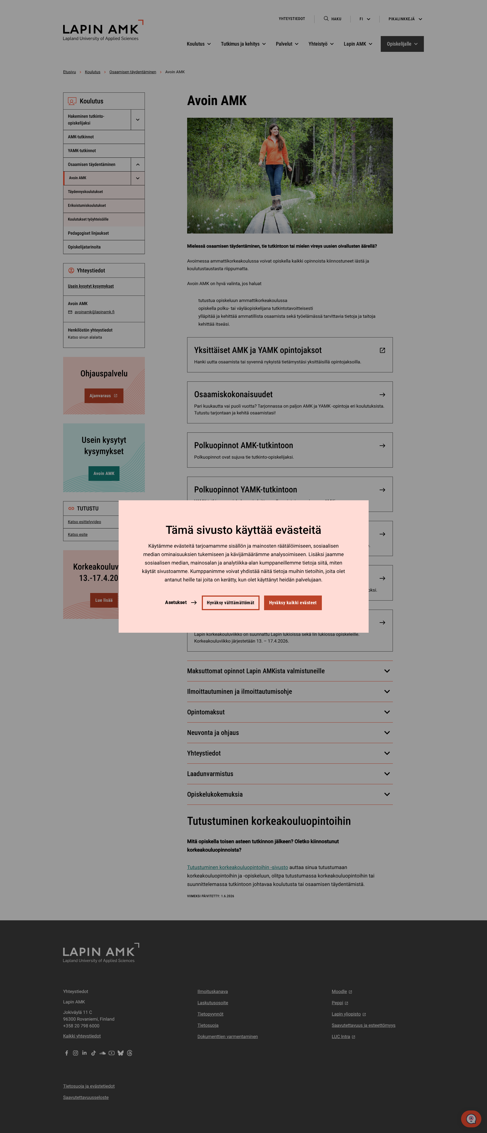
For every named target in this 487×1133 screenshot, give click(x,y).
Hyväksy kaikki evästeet (293, 602)
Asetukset (176, 602)
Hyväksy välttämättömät (230, 602)
